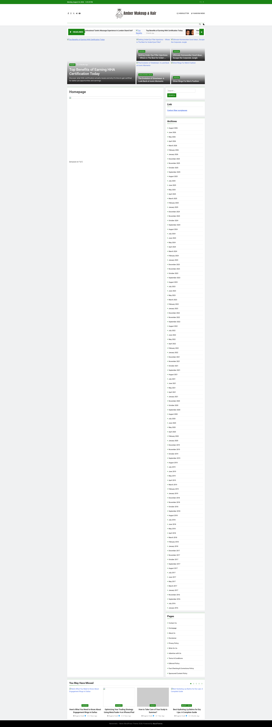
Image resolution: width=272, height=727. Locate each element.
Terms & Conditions (176, 658)
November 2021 (174, 361)
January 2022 (173, 353)
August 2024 (173, 229)
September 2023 (174, 278)
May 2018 (172, 529)
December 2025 (174, 159)
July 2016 (172, 603)
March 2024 (173, 251)
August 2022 (173, 326)
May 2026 (172, 137)
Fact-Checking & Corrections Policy (181, 668)
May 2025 (172, 190)
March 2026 (173, 146)
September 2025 (174, 172)
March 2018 (173, 537)
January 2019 (173, 493)
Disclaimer (172, 638)
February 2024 (174, 256)
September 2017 (174, 564)
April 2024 (172, 247)
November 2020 (174, 401)
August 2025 (173, 176)
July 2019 (172, 467)
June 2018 (172, 524)
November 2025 (174, 163)
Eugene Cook (79, 716)
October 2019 (173, 454)
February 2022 (174, 348)
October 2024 (173, 221)
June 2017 (172, 577)
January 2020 (173, 441)
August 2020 (173, 414)
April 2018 (172, 533)
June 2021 (172, 383)
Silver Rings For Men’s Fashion (186, 81)
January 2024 (173, 260)
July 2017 (172, 573)
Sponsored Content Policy (178, 673)
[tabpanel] (85, 702)
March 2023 (173, 300)
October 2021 (173, 366)
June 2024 (172, 238)
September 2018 (174, 511)
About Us (172, 633)
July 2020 (172, 419)
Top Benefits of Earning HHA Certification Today (131, 31)
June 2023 (172, 291)
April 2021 (172, 392)
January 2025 (173, 207)
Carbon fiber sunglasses (177, 110)
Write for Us (173, 648)
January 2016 (173, 608)
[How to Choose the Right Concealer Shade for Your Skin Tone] (157, 33)
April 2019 (172, 480)
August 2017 (173, 568)
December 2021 (174, 357)
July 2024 (172, 234)
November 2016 (174, 595)
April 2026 (172, 141)
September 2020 (174, 410)
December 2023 (174, 265)
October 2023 (173, 273)
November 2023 (174, 269)
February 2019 (174, 489)
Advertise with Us (175, 653)
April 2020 (172, 432)
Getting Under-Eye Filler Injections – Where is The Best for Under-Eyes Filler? (152, 58)
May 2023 (172, 295)
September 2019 (174, 458)
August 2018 (173, 515)
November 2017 (174, 555)
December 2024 (174, 212)
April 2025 (172, 194)
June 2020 (172, 423)
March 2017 (173, 586)
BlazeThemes (157, 723)
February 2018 (174, 542)
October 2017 (173, 559)
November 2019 (174, 449)
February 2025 (174, 203)
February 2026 (174, 150)
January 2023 (173, 309)
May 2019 (172, 476)
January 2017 (173, 590)
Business (119, 705)
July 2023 (172, 287)
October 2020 (173, 405)
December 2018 (174, 498)
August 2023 (173, 282)
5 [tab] (201, 683)
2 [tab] (193, 683)
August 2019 (173, 463)
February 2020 (174, 436)
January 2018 (173, 546)
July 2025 (172, 181)
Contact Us (173, 623)
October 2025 (173, 168)
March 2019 (173, 485)
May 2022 (172, 339)
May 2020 (172, 427)
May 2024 (172, 243)
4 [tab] (199, 683)
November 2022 (174, 317)
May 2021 (172, 388)
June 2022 (172, 335)
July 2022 (172, 331)
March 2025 (173, 198)
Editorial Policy (174, 663)
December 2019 (174, 445)
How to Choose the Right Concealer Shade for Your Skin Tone (172, 2)
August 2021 (173, 375)
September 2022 (174, 322)
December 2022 (174, 313)
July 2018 (172, 520)
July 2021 (172, 379)
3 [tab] (196, 683)
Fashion (72, 65)
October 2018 (173, 507)
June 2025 (172, 185)
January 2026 (173, 154)
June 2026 (172, 132)
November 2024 (174, 216)
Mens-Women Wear (145, 75)
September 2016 (174, 599)
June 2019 (172, 471)
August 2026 (173, 128)
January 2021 (173, 397)
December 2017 (174, 551)
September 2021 (174, 370)
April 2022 (172, 344)
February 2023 (174, 304)
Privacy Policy (174, 643)
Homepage (172, 628)
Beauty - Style (186, 705)
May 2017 (172, 581)
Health (152, 705)
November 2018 (174, 502)
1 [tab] (190, 683)
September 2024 (174, 225)
